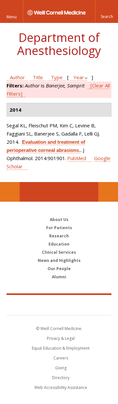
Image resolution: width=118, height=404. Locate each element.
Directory (60, 377)
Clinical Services (59, 252)
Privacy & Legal (61, 338)
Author (17, 77)
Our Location (10, 192)
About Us (59, 219)
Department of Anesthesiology (59, 44)
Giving (61, 368)
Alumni (59, 277)
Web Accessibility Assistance (60, 387)
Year (78, 77)
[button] (106, 11)
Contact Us (108, 192)
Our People (59, 268)
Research (59, 236)
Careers (60, 358)
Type (57, 77)
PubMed (76, 158)
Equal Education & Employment (60, 348)
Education (59, 244)
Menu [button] (12, 17)
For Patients (59, 227)
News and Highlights (59, 260)
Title (38, 77)
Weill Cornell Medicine (59, 305)
